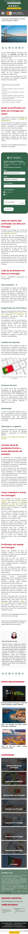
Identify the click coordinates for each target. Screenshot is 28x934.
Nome (5, 170)
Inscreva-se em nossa (14, 8)
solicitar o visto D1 (6, 500)
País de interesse (8, 183)
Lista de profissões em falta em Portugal (12, 95)
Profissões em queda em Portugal (11, 102)
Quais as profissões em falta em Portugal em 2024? (13, 89)
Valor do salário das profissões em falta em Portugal (13, 92)
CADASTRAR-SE (9, 209)
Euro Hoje (22, 1)
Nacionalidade (8, 192)
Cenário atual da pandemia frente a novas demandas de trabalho (13, 97)
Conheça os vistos (14, 932)
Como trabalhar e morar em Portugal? (12, 100)
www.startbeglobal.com (6, 892)
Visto (6, 194)
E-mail (5, 176)
